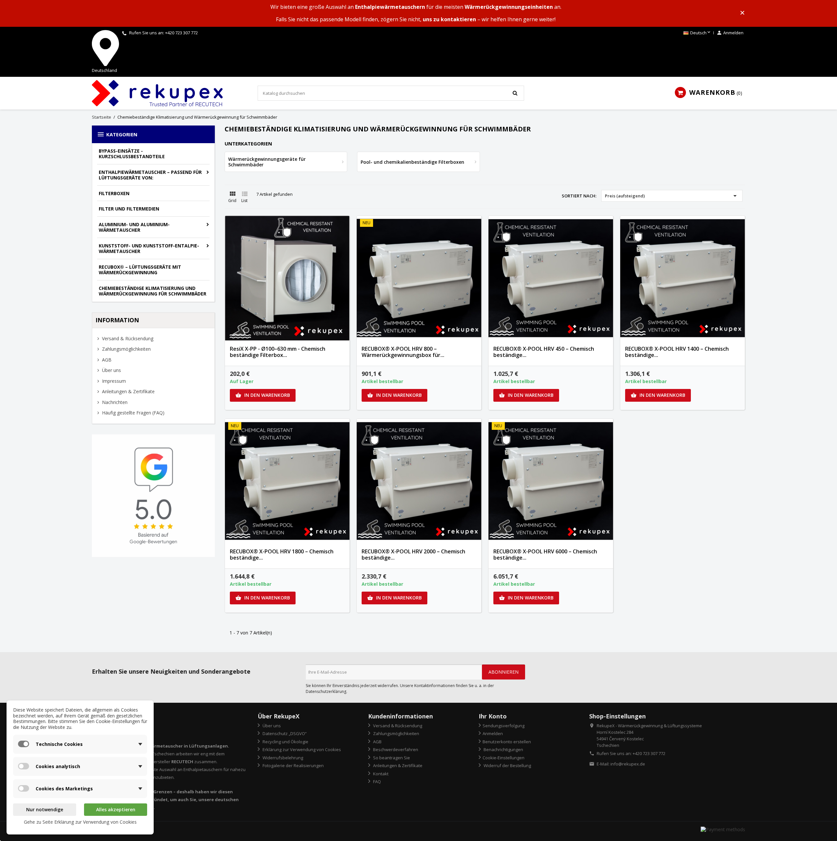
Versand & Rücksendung (127, 338)
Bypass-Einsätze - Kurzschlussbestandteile (132, 154)
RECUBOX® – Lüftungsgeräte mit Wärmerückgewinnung (140, 270)
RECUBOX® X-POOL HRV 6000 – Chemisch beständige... (545, 555)
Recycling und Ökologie (285, 742)
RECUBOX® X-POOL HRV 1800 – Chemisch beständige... (281, 555)
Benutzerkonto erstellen (507, 742)
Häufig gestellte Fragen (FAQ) (132, 413)
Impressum (113, 381)
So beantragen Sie (391, 758)
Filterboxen (114, 193)
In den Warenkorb (262, 395)
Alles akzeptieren (115, 809)
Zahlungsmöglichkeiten (126, 349)
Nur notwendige (44, 809)
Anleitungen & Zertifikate (128, 391)
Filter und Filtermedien (129, 209)
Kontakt (380, 774)
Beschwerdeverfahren (395, 749)
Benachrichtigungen (503, 749)
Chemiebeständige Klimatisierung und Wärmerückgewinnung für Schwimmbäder (152, 291)
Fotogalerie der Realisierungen (293, 765)
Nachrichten (114, 402)
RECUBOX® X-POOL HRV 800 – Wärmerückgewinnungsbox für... (403, 352)
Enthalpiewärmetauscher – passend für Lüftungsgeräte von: (150, 175)
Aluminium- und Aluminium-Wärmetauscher (134, 227)
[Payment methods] (723, 829)
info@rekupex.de (627, 764)
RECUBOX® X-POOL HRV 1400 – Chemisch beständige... (677, 352)
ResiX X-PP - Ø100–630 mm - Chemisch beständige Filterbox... (277, 352)
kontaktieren (458, 19)
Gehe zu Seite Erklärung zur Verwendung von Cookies (80, 822)
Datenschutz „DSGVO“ (284, 733)
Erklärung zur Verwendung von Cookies (301, 749)
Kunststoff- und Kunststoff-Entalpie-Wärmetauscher (149, 249)
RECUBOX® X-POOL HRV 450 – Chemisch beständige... (543, 352)
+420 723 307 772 (181, 33)
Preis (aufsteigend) (672, 196)
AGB (106, 360)
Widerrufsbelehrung (282, 758)
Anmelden (493, 733)
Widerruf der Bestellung (507, 765)
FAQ (376, 781)
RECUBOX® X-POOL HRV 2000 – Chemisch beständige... (413, 555)
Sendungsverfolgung (503, 726)
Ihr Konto (493, 716)
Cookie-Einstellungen (503, 758)
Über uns (111, 370)
